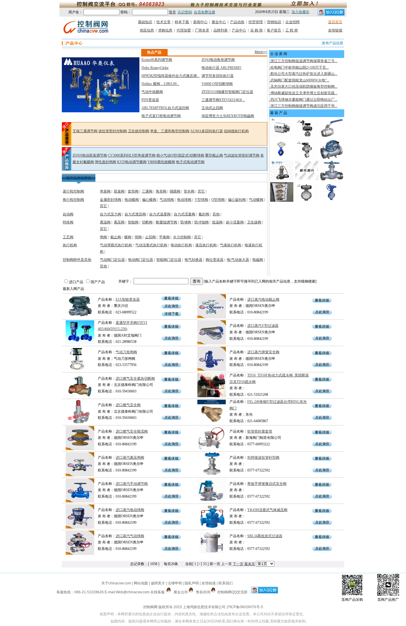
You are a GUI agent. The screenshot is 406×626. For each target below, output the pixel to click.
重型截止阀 (214, 155)
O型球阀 (218, 200)
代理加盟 (184, 30)
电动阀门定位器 (140, 260)
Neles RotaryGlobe (155, 68)
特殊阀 (68, 222)
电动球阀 (184, 200)
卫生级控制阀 (138, 131)
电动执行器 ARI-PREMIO (221, 68)
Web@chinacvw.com (133, 592)
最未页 (249, 564)
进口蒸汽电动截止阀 (263, 299)
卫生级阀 (254, 222)
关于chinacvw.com (116, 583)
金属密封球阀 (110, 200)
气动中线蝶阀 (152, 92)
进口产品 (76, 282)
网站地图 (141, 583)
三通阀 (147, 191)
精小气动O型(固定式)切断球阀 (180, 155)
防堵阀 (185, 222)
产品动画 (237, 22)
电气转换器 (193, 260)
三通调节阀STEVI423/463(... (223, 100)
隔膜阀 (175, 191)
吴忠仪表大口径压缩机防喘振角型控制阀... (303, 86)
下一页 (238, 564)
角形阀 (161, 191)
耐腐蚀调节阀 (166, 222)
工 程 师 (291, 30)
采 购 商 (256, 30)
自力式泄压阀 (135, 214)
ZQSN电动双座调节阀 (90, 155)
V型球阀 (201, 200)
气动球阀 (167, 200)
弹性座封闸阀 (105, 162)
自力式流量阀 (184, 214)
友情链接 (335, 30)
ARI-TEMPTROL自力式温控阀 (165, 108)
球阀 (138, 237)
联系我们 (225, 583)
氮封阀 (204, 214)
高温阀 (105, 222)
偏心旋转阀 (237, 200)
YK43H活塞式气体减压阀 (267, 510)
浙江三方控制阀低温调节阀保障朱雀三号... (303, 61)
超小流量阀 (235, 222)
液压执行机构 (206, 245)
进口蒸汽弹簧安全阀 (263, 352)
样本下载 (182, 22)
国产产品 (98, 282)
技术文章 (163, 22)
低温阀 (217, 222)
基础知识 (145, 22)
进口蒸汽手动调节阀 (132, 484)
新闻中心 (200, 22)
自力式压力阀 (110, 214)
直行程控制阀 (73, 191)
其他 (216, 214)
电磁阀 (257, 260)
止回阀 (150, 237)
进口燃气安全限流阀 (132, 431)
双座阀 (119, 191)
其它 (201, 191)
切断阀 (147, 222)
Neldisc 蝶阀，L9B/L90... (160, 84)
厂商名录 (202, 30)
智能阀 (133, 222)
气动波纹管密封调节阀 (241, 155)
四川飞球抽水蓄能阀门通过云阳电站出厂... (303, 99)
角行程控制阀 (73, 200)
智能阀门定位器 (168, 260)
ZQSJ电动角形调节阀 (218, 60)
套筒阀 (133, 191)
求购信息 (165, 30)
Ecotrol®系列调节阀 (156, 60)
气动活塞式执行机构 (151, 245)
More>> (261, 52)
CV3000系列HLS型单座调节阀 (131, 155)
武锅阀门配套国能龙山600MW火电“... (299, 80)
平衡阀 (164, 237)
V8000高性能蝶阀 (161, 162)
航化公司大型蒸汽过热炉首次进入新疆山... (303, 74)
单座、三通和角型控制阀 (169, 131)
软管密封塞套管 (259, 431)
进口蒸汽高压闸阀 (130, 457)
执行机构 (70, 245)
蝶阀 (127, 237)
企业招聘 (292, 22)
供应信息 (147, 30)
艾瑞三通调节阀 (85, 131)
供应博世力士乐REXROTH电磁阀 (228, 116)
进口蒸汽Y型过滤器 (262, 326)
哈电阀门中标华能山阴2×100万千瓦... (299, 67)
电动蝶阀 (132, 200)
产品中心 (239, 30)
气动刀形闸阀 (126, 352)
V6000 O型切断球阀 (217, 84)
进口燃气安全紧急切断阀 (135, 378)
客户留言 (274, 30)
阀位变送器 (215, 260)
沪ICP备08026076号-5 (244, 607)
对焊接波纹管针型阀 (263, 457)
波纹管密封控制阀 (112, 131)
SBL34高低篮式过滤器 (264, 536)
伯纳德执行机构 (236, 131)
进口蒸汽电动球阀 (130, 510)
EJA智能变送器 (128, 299)
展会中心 (219, 22)
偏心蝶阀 (149, 200)
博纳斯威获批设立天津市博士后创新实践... (303, 93)
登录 (172, 12)
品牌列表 (220, 30)
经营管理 (255, 22)
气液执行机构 (230, 245)
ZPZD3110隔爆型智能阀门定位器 (227, 92)
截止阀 (115, 237)
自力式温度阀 (160, 214)
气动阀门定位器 (112, 260)
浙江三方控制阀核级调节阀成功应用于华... (303, 106)
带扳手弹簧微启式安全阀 (267, 484)
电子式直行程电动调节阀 (161, 116)
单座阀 (105, 191)
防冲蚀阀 (201, 222)
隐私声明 (192, 583)
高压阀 (119, 222)
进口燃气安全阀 (128, 405)
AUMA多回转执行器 (206, 131)
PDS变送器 (150, 100)
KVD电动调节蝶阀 (132, 162)
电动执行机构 (181, 245)
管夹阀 (189, 191)
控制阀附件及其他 (77, 260)
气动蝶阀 (256, 200)
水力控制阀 (182, 237)
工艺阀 (68, 237)
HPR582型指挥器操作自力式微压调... (170, 76)
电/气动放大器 (238, 260)
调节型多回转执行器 (218, 76)
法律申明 (175, 583)
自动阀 (68, 214)
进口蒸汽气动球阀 (130, 536)
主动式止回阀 (212, 108)
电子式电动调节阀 (190, 162)
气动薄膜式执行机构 (116, 245)
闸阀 (103, 237)
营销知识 (274, 22)
